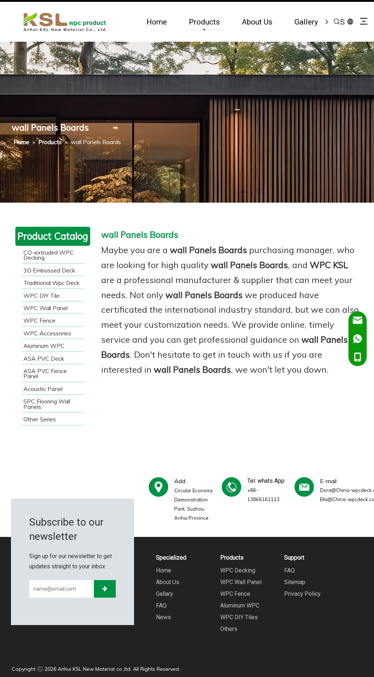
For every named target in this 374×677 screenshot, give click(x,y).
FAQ (161, 605)
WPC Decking (237, 570)
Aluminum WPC (239, 605)
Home (156, 22)
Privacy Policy (302, 593)
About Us (257, 22)
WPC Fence (235, 593)
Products (204, 22)
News (163, 617)
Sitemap (294, 582)
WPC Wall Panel (241, 582)
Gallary (164, 593)
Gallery (306, 22)
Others (228, 628)
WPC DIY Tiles (239, 617)
